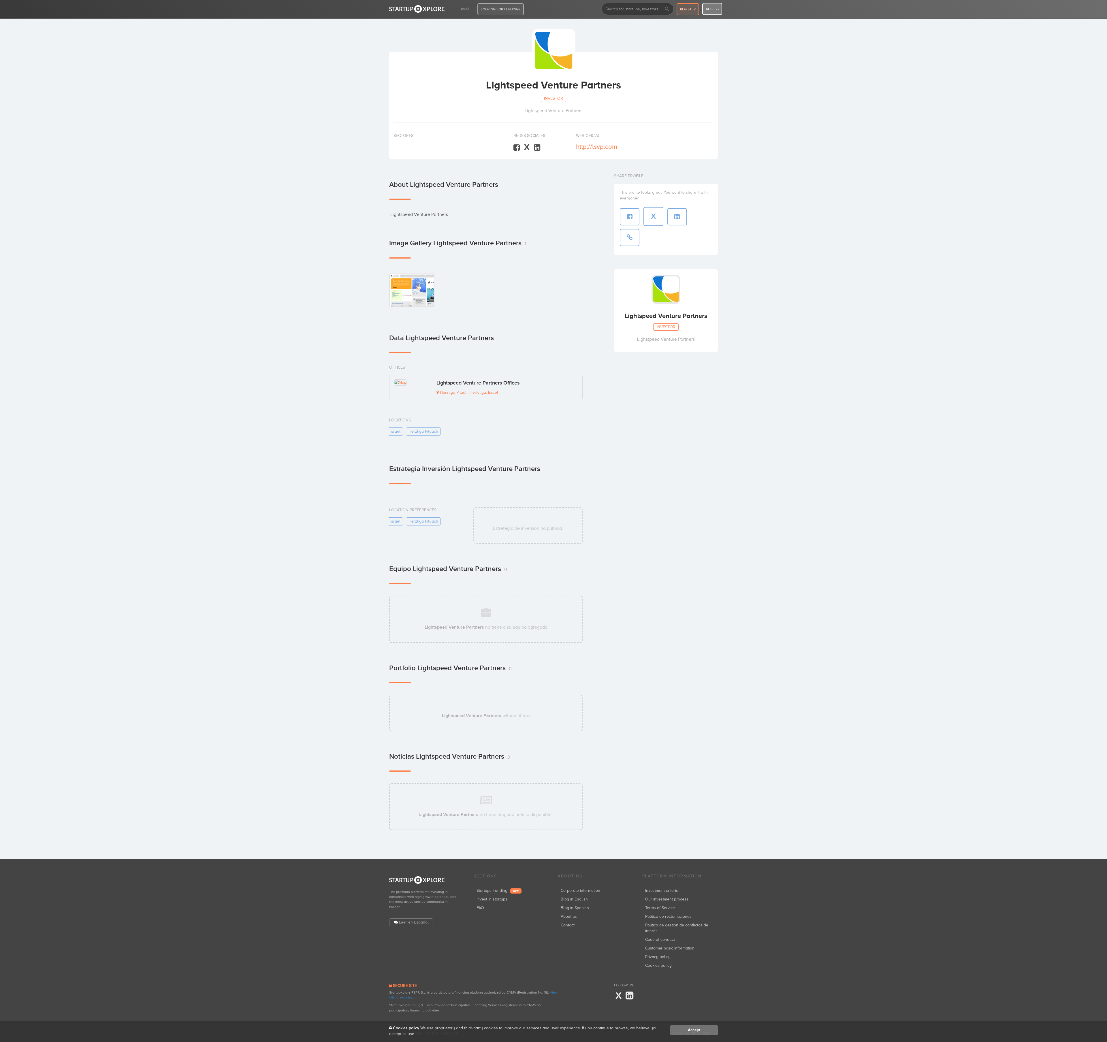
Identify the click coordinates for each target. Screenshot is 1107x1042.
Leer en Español (414, 922)
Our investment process (666, 899)
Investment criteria (661, 890)
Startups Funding (498, 890)
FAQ (480, 908)
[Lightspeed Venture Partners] (411, 290)
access (712, 9)
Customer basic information (669, 948)
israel (395, 431)
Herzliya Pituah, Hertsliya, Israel (468, 392)
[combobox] (638, 9)
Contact (568, 925)
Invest (463, 8)
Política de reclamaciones (668, 916)
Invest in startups (492, 899)
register (688, 9)
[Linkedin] (537, 148)
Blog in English (574, 899)
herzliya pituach (423, 431)
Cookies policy (658, 965)
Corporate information (580, 890)
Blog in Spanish (575, 908)
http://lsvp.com (596, 146)
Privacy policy (658, 957)
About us (569, 916)
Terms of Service (660, 908)
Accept (694, 1030)
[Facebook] (516, 148)
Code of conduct (660, 939)
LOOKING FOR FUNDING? (500, 9)
